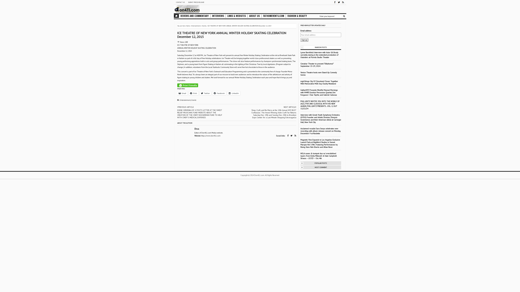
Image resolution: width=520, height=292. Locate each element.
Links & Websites (236, 15)
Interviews (218, 15)
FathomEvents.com (273, 15)
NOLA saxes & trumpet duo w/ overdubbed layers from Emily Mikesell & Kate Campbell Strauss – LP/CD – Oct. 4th (318, 156)
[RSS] (343, 2)
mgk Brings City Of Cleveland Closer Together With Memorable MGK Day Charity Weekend (319, 82)
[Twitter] (339, 2)
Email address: (305, 31)
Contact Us (180, 2)
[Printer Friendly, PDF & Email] (187, 85)
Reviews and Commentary (195, 15)
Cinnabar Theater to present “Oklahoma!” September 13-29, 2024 (317, 64)
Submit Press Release (196, 2)
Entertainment (185, 100)
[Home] (176, 16)
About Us (254, 15)
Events (193, 100)
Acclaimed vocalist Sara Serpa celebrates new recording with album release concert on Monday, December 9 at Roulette (320, 131)
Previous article (186, 107)
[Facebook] (335, 2)
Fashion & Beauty (297, 15)
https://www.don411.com (210, 136)
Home (188, 26)
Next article (289, 107)
